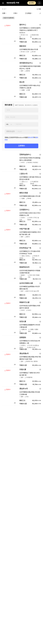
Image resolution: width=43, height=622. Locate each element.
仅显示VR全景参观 (8, 18)
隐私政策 (31, 137)
